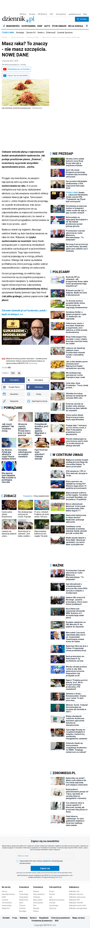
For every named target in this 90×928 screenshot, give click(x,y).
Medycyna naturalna (56, 900)
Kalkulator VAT (74, 900)
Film (34, 905)
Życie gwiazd (38, 903)
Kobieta (36, 891)
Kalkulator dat (74, 891)
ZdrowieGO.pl (61, 14)
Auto (21, 891)
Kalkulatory (74, 887)
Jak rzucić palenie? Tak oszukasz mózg (8, 427)
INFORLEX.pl (42, 14)
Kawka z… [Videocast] (46, 32)
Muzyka (36, 908)
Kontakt (6, 918)
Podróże (22, 908)
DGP (51, 14)
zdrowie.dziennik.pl (17, 37)
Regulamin (44, 918)
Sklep (85, 14)
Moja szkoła (37, 900)
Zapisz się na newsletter (18, 75)
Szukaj (83, 19)
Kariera (33, 918)
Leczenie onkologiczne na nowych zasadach (25, 453)
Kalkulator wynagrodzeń (78, 908)
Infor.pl (4, 891)
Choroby (52, 903)
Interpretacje (6, 905)
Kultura (36, 911)
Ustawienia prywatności (42, 921)
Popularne (27, 496)
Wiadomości (23, 900)
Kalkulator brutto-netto (77, 905)
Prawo (51, 891)
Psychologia (53, 905)
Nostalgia (20, 32)
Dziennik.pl (24, 887)
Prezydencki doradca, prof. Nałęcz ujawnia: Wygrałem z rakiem (42, 429)
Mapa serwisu (78, 918)
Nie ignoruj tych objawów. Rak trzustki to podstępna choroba (9, 477)
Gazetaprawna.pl (8, 894)
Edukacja (36, 897)
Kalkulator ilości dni (76, 894)
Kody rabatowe (38, 894)
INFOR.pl (23, 14)
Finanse (52, 894)
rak (13, 373)
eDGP (4, 897)
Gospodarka (23, 897)
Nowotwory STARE (33, 37)
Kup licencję (33, 363)
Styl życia (52, 908)
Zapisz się (45, 868)
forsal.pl (32, 14)
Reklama (23, 918)
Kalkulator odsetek (76, 903)
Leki (50, 897)
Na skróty (6, 887)
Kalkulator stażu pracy (77, 897)
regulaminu (46, 861)
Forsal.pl (5, 900)
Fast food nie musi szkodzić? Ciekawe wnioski (41, 454)
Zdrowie (22, 905)
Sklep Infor (6, 908)
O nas (14, 918)
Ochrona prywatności (60, 918)
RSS (56, 921)
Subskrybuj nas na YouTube (19, 69)
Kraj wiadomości (41, 496)
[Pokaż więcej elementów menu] (87, 26)
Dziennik (4, 37)
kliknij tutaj (58, 877)
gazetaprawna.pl (75, 14)
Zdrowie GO (31, 32)
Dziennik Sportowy (65, 32)
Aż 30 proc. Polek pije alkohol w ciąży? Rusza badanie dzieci (9, 454)
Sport (21, 903)
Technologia (23, 894)
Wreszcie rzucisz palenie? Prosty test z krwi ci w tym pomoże (24, 429)
